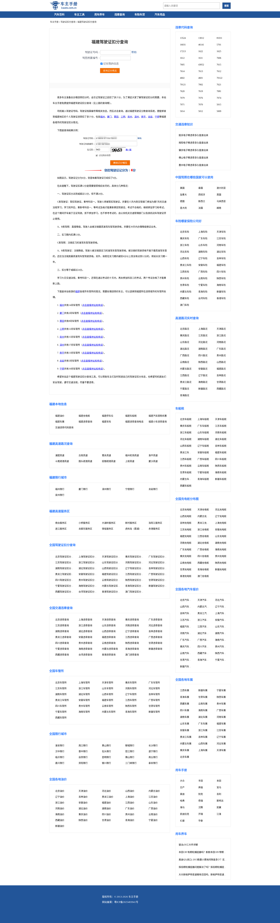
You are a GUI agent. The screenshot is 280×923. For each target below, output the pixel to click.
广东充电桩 (185, 549)
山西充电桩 (185, 516)
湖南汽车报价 (222, 633)
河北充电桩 (220, 509)
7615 (219, 64)
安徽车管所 (84, 700)
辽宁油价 (59, 797)
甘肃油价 (106, 820)
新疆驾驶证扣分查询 (159, 586)
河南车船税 (220, 432)
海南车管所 (84, 712)
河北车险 (184, 252)
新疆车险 (221, 291)
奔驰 (200, 787)
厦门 (109, 117)
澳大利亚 (221, 188)
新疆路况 (202, 389)
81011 (219, 38)
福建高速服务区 (59, 511)
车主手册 (54, 22)
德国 (182, 201)
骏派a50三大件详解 (188, 844)
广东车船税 (203, 426)
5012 (200, 111)
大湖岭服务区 (109, 523)
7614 (182, 71)
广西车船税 (203, 459)
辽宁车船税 (203, 446)
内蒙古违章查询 (110, 649)
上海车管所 (84, 682)
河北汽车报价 (222, 600)
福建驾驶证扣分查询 (112, 574)
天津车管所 (107, 682)
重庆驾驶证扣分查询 (135, 556)
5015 (219, 104)
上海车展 (202, 750)
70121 (183, 84)
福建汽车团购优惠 (158, 416)
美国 (182, 188)
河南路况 (221, 342)
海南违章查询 (85, 649)
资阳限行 (83, 763)
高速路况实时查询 (187, 318)
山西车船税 (185, 446)
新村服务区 (131, 523)
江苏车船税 (220, 426)
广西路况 (184, 355)
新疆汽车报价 (187, 666)
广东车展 (202, 723)
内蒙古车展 (185, 743)
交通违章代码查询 (64, 427)
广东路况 (221, 349)
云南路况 (184, 362)
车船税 (179, 408)
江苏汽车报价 (187, 620)
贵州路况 (221, 355)
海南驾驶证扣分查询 (89, 586)
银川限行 (106, 763)
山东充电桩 (220, 536)
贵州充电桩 (220, 556)
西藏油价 (59, 820)
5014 (182, 111)
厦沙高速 (153, 461)
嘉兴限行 (59, 763)
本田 (219, 781)
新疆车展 (202, 690)
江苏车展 (221, 730)
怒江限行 (129, 751)
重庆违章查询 (132, 619)
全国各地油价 (58, 779)
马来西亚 (221, 201)
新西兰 (201, 201)
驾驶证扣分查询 (68, 22)
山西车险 (184, 258)
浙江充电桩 (203, 529)
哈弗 (182, 801)
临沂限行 (59, 757)
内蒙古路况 (185, 369)
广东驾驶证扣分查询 (159, 556)
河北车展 (221, 743)
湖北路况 (184, 349)
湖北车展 (202, 717)
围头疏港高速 (85, 461)
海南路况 (202, 382)
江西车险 (184, 272)
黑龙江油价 (107, 797)
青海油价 (129, 820)
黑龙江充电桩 (204, 523)
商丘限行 (153, 757)
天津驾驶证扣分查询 (112, 556)
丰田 (200, 781)
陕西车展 (221, 697)
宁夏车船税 (203, 472)
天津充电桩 (203, 509)
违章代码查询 (184, 27)
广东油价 (129, 808)
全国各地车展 (184, 679)
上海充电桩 (220, 523)
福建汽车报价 (187, 626)
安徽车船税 (203, 452)
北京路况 (184, 329)
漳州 (136, 117)
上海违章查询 (85, 619)
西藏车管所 (61, 717)
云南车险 (202, 278)
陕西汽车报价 (222, 653)
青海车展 (184, 697)
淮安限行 (59, 745)
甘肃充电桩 (185, 569)
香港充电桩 (185, 576)
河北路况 (202, 342)
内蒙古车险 (185, 291)
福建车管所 (107, 700)
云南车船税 (203, 466)
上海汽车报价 (222, 613)
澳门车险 (184, 305)
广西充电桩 (203, 549)
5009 (219, 111)
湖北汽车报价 (204, 633)
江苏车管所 (61, 688)
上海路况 (202, 329)
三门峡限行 (131, 763)
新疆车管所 (154, 712)
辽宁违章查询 (132, 631)
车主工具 (79, 14)
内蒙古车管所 (109, 712)
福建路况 (221, 369)
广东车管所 (154, 682)
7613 (200, 71)
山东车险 (202, 245)
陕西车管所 (131, 706)
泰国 (200, 188)
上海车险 (202, 232)
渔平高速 (153, 455)
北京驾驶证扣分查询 (65, 556)
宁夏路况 (184, 389)
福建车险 (106, 421)
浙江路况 (221, 335)
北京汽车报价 (187, 600)
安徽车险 (202, 265)
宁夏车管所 (61, 712)
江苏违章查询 (62, 625)
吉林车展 (202, 737)
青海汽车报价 (204, 660)
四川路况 (202, 355)
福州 (102, 117)
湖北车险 (221, 252)
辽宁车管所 (131, 694)
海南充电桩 (220, 549)
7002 (200, 84)
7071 (182, 104)
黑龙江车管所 (62, 700)
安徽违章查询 (85, 637)
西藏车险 (184, 298)
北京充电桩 (185, 509)
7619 (200, 91)
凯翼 (219, 807)
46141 (201, 44)
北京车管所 (61, 682)
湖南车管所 (61, 694)
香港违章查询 (109, 654)
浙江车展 (202, 730)
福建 (77, 291)
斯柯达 (220, 801)
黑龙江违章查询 (63, 637)
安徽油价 (83, 802)
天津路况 (221, 329)
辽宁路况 (202, 375)
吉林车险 (221, 258)
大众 (182, 781)
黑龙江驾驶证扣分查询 (66, 574)
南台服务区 (61, 523)
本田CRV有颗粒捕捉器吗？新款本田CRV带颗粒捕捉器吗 (207, 852)
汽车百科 (59, 14)
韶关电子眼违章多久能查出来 (193, 135)
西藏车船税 (185, 486)
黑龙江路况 (185, 382)
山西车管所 (107, 694)
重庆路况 (184, 335)
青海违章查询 (132, 649)
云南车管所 (107, 706)
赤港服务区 (154, 529)
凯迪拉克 (184, 814)
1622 (200, 51)
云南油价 (153, 814)
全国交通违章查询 (61, 608)
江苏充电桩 (185, 529)
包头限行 (106, 751)
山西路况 (221, 362)
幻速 (182, 820)
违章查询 (119, 14)
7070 (200, 104)
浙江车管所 (84, 688)
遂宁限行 (153, 751)
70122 (219, 78)
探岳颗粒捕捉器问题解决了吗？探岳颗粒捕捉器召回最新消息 (209, 867)
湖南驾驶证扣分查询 (65, 568)
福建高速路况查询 (61, 443)
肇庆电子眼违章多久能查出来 (193, 150)
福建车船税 (131, 416)
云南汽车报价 (187, 653)
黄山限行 (106, 745)
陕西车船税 (220, 466)
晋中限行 (83, 751)
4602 (182, 78)
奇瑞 (200, 801)
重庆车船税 (185, 426)
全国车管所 (56, 671)
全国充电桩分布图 (187, 499)
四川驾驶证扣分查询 (65, 580)
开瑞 (200, 814)
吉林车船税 (220, 446)
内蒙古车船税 (187, 479)
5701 (219, 44)
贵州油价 (129, 814)
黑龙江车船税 (187, 452)
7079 (182, 98)
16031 (183, 44)
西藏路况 (221, 389)
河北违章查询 (155, 625)
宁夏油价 (153, 820)
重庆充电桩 (185, 556)
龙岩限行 (153, 489)
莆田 (116, 117)
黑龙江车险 (185, 265)
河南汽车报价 (187, 633)
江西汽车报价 (204, 626)
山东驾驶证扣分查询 (112, 562)
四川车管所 (61, 706)
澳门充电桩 (203, 576)
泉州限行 (59, 495)
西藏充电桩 (203, 563)
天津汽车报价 (204, 600)
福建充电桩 (84, 416)
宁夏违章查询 (62, 649)
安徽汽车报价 (222, 620)
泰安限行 (153, 763)
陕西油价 (83, 820)
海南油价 (59, 814)
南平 (143, 117)
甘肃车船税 (185, 472)
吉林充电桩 (185, 523)
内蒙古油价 (154, 791)
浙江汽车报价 (204, 620)
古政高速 (83, 455)
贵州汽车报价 (222, 646)
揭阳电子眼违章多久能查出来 (193, 143)
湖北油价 (83, 808)
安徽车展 (184, 730)
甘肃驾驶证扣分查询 (159, 580)
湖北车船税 (220, 439)
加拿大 (183, 194)
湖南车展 (184, 717)
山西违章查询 (109, 631)
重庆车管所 (131, 682)
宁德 (157, 117)
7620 (182, 91)
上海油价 (129, 797)
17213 (183, 51)
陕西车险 (221, 278)
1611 (200, 58)
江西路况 (184, 375)
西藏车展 (184, 703)
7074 (219, 98)
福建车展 (59, 421)
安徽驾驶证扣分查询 (89, 574)
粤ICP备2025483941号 (126, 902)
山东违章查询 (109, 625)
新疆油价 (59, 826)
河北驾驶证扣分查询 (159, 562)
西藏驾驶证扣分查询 (65, 592)
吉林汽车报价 (187, 613)
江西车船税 (185, 459)
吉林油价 (83, 797)
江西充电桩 (203, 536)
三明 (123, 117)
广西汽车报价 (204, 640)
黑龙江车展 (185, 737)
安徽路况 (202, 369)
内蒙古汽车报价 (205, 606)
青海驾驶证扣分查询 (135, 586)
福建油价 (59, 416)
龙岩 (150, 117)
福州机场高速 (132, 455)
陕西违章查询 (132, 643)
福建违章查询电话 (134, 421)
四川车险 (221, 272)
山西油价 (129, 791)
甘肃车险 (184, 285)
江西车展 (184, 690)
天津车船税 (220, 419)
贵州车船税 (185, 466)
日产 (182, 787)
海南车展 (202, 710)
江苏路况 (202, 335)
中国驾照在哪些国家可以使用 (194, 177)
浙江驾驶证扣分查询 (89, 562)
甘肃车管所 (154, 706)
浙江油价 (59, 802)
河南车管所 (131, 688)
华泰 (200, 820)
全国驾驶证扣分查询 (62, 545)
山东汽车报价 (222, 626)
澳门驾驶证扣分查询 (135, 592)
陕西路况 (202, 362)
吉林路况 (221, 375)
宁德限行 (129, 489)
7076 (200, 98)
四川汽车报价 (204, 646)
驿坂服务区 (107, 529)
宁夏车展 (221, 690)
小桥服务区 (84, 523)
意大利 (183, 208)
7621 (219, 84)
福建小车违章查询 (158, 421)
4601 (200, 78)
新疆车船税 (220, 479)
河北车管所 (154, 688)
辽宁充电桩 (220, 516)
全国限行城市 (58, 734)
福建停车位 (107, 416)
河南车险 (221, 245)
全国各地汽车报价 (187, 589)
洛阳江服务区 (155, 523)
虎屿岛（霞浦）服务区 (136, 529)
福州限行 (59, 489)
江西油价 (129, 802)
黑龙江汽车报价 (205, 613)
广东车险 (202, 238)
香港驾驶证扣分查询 (112, 592)
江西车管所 (131, 700)
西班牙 (201, 194)
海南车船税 (220, 472)
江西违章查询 (132, 637)
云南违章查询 (109, 643)
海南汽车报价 (222, 640)
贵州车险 (184, 278)
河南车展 (221, 717)
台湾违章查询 (85, 654)
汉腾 (200, 807)
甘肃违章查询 (155, 643)
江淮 (219, 814)
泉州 (130, 117)
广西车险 (202, 272)
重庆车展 (184, 750)
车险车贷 (139, 14)
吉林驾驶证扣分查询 (159, 568)
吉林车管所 (154, 694)
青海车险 (202, 291)
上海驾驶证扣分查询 (89, 556)
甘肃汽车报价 (187, 660)
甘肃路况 (221, 382)
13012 (201, 38)
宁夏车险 (202, 285)
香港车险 (221, 298)
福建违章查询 (85, 421)
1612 (182, 58)
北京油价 (59, 791)
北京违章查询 (62, 619)
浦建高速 (59, 455)
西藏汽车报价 (204, 653)
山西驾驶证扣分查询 (112, 568)
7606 (219, 58)
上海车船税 (203, 419)
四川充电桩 (203, 556)
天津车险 (221, 232)
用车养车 (99, 14)
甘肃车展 (202, 697)
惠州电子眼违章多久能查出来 (193, 165)
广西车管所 (154, 700)
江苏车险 (221, 238)
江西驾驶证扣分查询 (135, 574)
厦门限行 (83, 489)
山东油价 (153, 802)
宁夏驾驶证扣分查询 (65, 586)
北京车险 (184, 232)
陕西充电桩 (220, 563)
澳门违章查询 (132, 654)
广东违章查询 (155, 619)
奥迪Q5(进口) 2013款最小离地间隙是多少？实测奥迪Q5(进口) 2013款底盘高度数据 (220, 859)
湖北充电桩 (203, 543)
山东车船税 (203, 432)
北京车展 (184, 757)
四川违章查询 (62, 643)
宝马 (219, 787)
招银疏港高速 (109, 461)
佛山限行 (129, 757)
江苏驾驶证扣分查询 (65, 562)
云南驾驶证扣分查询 (112, 580)
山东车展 (184, 723)
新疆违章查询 (155, 649)
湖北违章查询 (85, 631)
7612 (219, 71)
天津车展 (221, 750)
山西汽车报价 (187, 606)
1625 (219, 51)
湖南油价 (106, 808)
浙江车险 (184, 245)
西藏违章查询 (62, 654)
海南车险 (221, 285)
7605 (182, 64)
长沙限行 (153, 745)
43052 (201, 64)
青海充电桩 (203, 569)
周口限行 (83, 745)
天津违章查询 (109, 619)
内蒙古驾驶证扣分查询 (113, 586)
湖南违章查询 (62, 631)
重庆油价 (83, 814)
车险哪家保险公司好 (188, 221)
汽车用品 (160, 14)
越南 (219, 208)
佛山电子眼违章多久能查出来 (193, 157)
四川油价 (106, 814)
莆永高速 (106, 455)
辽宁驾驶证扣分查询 (135, 568)
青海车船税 (203, 479)
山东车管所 (107, 688)
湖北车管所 (84, 694)
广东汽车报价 (187, 640)
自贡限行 (83, 757)
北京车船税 (185, 419)
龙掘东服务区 (85, 529)
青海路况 (184, 395)
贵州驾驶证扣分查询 (89, 580)
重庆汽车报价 (187, 646)
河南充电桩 (185, 543)
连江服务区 (61, 529)
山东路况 (184, 342)
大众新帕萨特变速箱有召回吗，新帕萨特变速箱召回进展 (207, 874)
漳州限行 (106, 489)
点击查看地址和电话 (92, 305)
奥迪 (182, 794)
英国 (219, 194)
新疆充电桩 (220, 569)
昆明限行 (106, 757)
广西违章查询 (155, 637)
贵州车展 (221, 703)
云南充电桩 (185, 563)
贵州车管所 (84, 706)
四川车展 (184, 710)
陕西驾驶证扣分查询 (135, 580)
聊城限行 (129, 745)
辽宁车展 (221, 737)
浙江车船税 (185, 432)
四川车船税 (220, 459)
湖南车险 (202, 252)
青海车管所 (131, 712)
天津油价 (83, 791)
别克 (200, 794)
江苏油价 (153, 797)
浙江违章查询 (85, 625)
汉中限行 (59, 751)
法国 (200, 208)
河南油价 (59, 808)
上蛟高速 (129, 461)
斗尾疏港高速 (62, 461)
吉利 (219, 794)
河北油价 (106, 791)
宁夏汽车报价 (222, 660)
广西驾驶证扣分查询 (159, 574)
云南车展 (202, 703)
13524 (183, 38)
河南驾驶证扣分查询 (135, 562)
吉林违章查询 (155, 631)
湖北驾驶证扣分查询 (89, 568)
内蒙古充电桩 (204, 516)
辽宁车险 (202, 258)
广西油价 (153, 808)
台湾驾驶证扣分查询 (89, 592)
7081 (219, 91)
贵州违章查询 (85, 643)
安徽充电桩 (220, 529)
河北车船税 (185, 439)
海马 (182, 807)
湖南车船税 (203, 439)
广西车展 (221, 710)
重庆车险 (184, 238)
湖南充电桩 (220, 543)
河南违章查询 (132, 625)
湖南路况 (202, 349)
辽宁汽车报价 (222, 606)
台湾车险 (202, 298)
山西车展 (202, 743)
